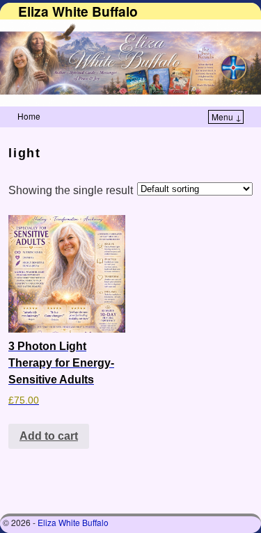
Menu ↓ (227, 116)
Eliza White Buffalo (78, 11)
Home (28, 116)
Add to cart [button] (48, 436)
